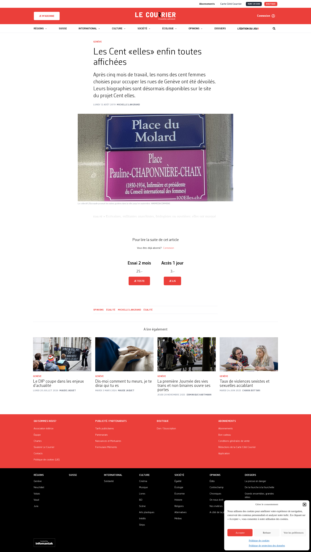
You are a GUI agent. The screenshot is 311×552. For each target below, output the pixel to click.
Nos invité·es (216, 506)
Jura (36, 506)
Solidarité (109, 481)
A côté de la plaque (220, 512)
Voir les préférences (294, 532)
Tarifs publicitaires (104, 428)
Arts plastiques (146, 512)
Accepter (240, 532)
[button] (304, 504)
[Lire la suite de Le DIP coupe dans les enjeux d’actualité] (62, 354)
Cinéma (143, 481)
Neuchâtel (39, 487)
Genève (97, 42)
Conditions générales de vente (234, 441)
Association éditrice (43, 428)
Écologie (178, 487)
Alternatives (180, 512)
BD (140, 500)
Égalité (110, 310)
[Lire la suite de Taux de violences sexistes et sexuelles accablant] (249, 354)
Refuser (267, 532)
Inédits (142, 518)
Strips (142, 525)
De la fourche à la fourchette (259, 487)
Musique (143, 487)
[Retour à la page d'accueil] (155, 16)
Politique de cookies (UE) (47, 459)
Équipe (37, 435)
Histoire (178, 500)
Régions (39, 475)
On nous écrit (216, 500)
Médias (178, 518)
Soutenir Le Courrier (44, 447)
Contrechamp (217, 487)
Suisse (73, 475)
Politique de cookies (259, 540)
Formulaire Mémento (106, 447)
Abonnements (225, 428)
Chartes (38, 441)
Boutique (163, 421)
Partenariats (101, 435)
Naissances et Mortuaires (108, 441)
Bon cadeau (224, 435)
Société (179, 475)
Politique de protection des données (267, 545)
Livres (142, 494)
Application (224, 453)
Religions (179, 506)
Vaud (36, 500)
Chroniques (215, 494)
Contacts (38, 453)
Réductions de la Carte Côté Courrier (237, 447)
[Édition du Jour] (248, 27)
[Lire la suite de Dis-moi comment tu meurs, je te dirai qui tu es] (124, 354)
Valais (37, 494)
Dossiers (250, 475)
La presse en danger (255, 481)
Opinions (98, 310)
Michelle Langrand (129, 310)
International (113, 475)
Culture (144, 475)
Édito (212, 481)
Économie (179, 494)
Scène (142, 506)
